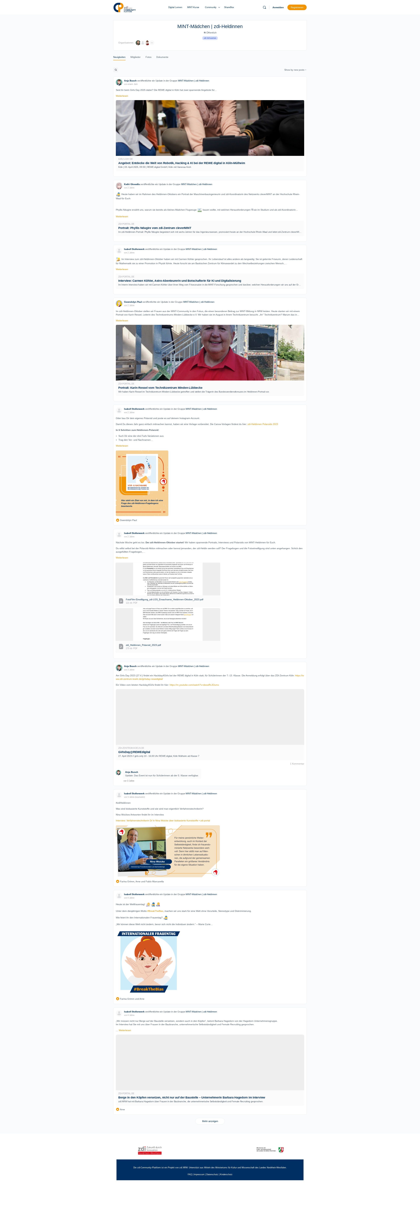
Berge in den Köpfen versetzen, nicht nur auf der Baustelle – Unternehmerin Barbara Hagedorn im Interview (191, 1097)
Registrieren (297, 7)
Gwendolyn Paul (133, 302)
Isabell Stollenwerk (134, 249)
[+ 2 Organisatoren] (152, 43)
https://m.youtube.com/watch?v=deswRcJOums (194, 685)
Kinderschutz (226, 1174)
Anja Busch (130, 80)
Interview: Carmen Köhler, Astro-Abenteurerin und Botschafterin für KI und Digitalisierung (179, 280)
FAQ (190, 1174)
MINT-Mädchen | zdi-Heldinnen (193, 80)
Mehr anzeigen (210, 1121)
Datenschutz (212, 1174)
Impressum (199, 1174)
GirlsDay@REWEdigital (134, 752)
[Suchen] (264, 7)
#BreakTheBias (155, 911)
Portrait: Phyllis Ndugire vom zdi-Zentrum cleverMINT (154, 228)
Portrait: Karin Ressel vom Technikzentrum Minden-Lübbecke (160, 387)
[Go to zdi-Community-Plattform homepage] (124, 7)
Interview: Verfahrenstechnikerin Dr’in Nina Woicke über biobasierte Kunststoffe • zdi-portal (163, 820)
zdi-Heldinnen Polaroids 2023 (263, 424)
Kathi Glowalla (132, 184)
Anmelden (278, 7)
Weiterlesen (122, 96)
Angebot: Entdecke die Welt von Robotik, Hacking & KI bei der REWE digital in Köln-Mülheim (181, 163)
